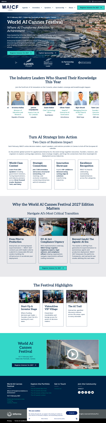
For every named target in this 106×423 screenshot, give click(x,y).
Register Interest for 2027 (89, 8)
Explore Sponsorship (46, 53)
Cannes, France (12, 403)
